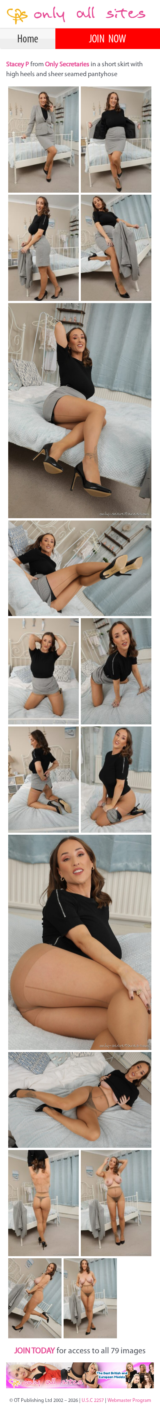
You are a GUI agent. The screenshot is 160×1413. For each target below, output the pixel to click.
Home (27, 39)
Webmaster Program (129, 1400)
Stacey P (18, 64)
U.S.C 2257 (93, 1400)
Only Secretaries (67, 64)
